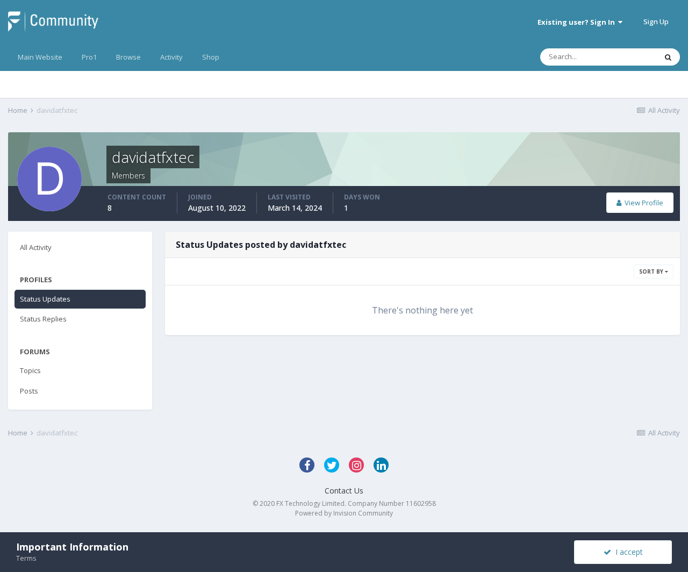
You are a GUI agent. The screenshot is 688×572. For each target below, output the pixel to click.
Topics (30, 370)
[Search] (668, 57)
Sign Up (656, 21)
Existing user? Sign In (578, 22)
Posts (29, 391)
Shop (210, 57)
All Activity (36, 247)
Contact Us (344, 490)
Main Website (40, 57)
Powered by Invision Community (344, 513)
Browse (128, 57)
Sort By (652, 271)
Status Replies (43, 319)
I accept (627, 552)
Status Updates (45, 299)
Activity (171, 57)
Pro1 (89, 57)
